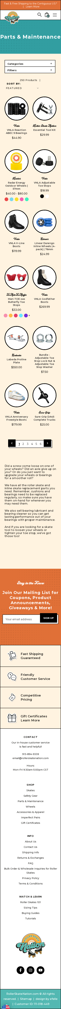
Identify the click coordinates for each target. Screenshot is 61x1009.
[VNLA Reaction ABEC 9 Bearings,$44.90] (16, 108)
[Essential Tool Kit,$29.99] (44, 108)
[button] (30, 63)
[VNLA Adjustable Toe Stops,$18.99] (44, 161)
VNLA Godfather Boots (44, 300)
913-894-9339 (30, 754)
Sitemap (26, 999)
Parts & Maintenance (31, 801)
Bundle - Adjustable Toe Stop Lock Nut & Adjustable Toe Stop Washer (44, 361)
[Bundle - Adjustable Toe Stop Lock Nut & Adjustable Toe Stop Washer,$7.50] (44, 338)
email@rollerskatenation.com (31, 758)
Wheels (30, 806)
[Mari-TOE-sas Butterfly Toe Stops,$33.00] (16, 277)
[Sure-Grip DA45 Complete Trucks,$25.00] (44, 395)
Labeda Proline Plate (16, 361)
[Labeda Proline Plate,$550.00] (16, 338)
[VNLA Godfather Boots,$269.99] (44, 277)
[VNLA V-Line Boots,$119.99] (16, 221)
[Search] (39, 14)
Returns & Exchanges (30, 857)
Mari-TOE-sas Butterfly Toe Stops (16, 302)
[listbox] (23, 88)
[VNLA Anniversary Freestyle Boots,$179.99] (16, 395)
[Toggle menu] (55, 15)
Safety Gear (30, 795)
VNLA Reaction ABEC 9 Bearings (16, 131)
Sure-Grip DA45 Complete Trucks (44, 418)
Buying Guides (30, 913)
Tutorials (30, 918)
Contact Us (30, 847)
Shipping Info (30, 852)
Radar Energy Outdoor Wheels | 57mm (16, 185)
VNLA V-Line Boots (17, 245)
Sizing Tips (30, 907)
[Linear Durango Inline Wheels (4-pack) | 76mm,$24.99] (44, 221)
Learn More (32, 6)
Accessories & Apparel (30, 812)
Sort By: (14, 83)
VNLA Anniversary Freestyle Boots (16, 418)
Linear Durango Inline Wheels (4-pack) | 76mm (44, 246)
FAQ (30, 863)
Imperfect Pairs (30, 817)
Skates (30, 790)
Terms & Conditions (30, 883)
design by (42, 999)
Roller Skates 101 (30, 902)
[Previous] (12, 443)
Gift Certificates (30, 822)
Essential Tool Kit (44, 130)
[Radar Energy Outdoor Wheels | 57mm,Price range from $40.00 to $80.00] (16, 161)
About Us (30, 841)
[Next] (47, 443)
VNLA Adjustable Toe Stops (44, 184)
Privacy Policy (30, 878)
